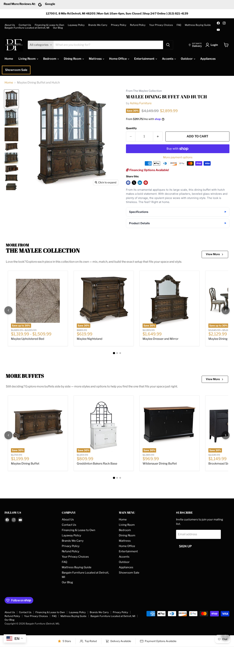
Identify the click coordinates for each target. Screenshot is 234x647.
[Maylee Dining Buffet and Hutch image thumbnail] (11, 99)
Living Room (27, 58)
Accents (168, 58)
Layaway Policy (76, 25)
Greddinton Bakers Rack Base (97, 463)
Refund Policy (138, 25)
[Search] (168, 45)
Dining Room (73, 58)
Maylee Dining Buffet (25, 463)
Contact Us (25, 25)
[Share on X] (134, 182)
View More (213, 254)
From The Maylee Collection (144, 91)
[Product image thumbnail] (11, 117)
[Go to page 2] (117, 353)
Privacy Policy (118, 25)
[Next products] (226, 310)
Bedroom (50, 58)
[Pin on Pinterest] (146, 182)
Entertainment (144, 58)
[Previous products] (8, 310)
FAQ (179, 25)
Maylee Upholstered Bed (27, 339)
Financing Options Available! (149, 170)
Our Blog (58, 27)
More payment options (178, 157)
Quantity (131, 128)
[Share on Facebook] (128, 182)
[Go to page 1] (114, 353)
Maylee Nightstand (89, 339)
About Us (10, 25)
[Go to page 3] (120, 353)
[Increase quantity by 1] (158, 136)
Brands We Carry (97, 25)
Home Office (118, 58)
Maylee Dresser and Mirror (160, 339)
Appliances (208, 58)
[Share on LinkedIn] (140, 182)
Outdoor (187, 58)
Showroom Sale (16, 70)
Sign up (185, 546)
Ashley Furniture (141, 103)
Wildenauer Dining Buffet (160, 463)
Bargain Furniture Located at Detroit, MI (27, 27)
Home (9, 58)
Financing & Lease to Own (49, 25)
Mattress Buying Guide (198, 25)
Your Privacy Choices (161, 25)
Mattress (95, 58)
